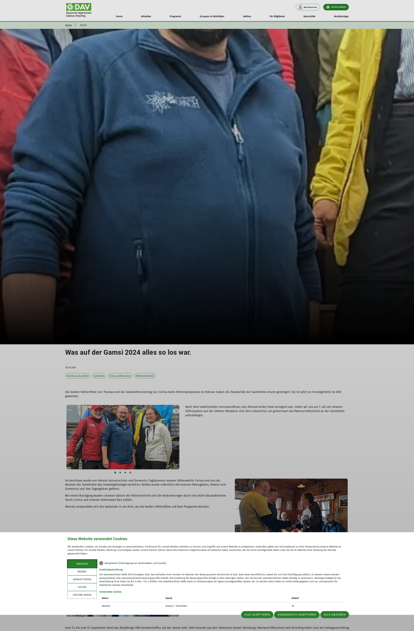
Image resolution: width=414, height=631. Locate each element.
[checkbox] (223, 563)
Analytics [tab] (82, 563)
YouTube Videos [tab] (82, 594)
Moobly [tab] (82, 571)
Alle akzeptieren (257, 614)
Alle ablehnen (335, 614)
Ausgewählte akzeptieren (297, 614)
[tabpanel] (223, 585)
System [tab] (82, 587)
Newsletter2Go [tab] (82, 579)
